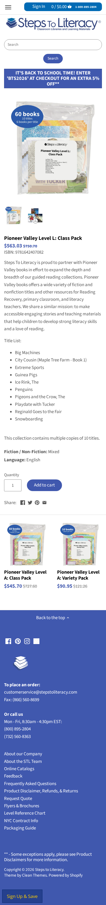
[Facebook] (8, 641)
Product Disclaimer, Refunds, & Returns (41, 791)
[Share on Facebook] (22, 502)
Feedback (13, 776)
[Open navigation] (8, 7)
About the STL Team (23, 761)
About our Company (23, 754)
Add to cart (44, 485)
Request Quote (18, 798)
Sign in (38, 6)
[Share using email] (44, 502)
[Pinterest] (18, 641)
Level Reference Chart (24, 813)
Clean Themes (34, 875)
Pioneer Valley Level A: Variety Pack (78, 575)
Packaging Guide (20, 828)
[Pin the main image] (37, 502)
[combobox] (53, 44)
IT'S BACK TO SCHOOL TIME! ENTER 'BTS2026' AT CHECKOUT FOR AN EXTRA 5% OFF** (53, 78)
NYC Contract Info (21, 821)
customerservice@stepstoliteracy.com (40, 692)
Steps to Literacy (49, 870)
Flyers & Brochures (21, 806)
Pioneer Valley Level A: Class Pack (25, 575)
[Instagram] (27, 641)
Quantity (11, 474)
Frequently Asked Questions (30, 783)
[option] (13, 215)
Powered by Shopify (66, 875)
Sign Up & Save (22, 896)
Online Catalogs (19, 769)
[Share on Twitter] (30, 502)
